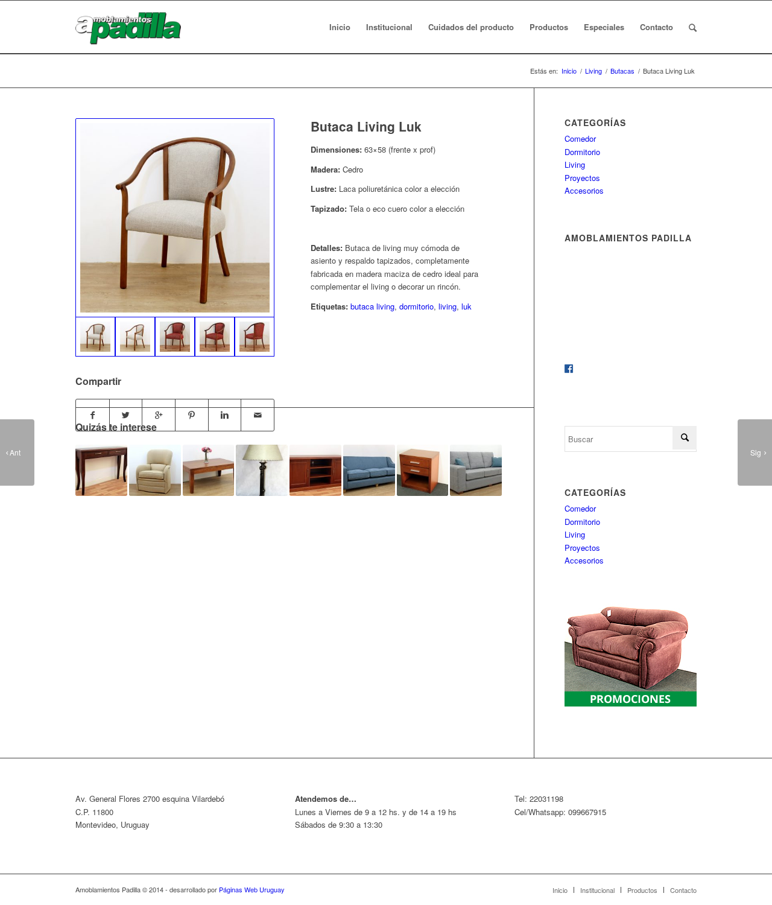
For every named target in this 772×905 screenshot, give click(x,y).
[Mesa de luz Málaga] (423, 471)
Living (593, 70)
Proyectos (582, 177)
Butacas (622, 70)
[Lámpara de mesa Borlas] (262, 471)
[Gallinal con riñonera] (155, 471)
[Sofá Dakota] (476, 471)
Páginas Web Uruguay (252, 889)
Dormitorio (582, 151)
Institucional (597, 890)
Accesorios (584, 190)
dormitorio (416, 306)
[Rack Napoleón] (315, 471)
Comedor (580, 138)
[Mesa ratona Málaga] (209, 471)
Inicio (569, 70)
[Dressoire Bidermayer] (101, 471)
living (447, 306)
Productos (642, 890)
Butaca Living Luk (366, 126)
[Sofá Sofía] (369, 471)
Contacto (683, 890)
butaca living (372, 306)
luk (466, 306)
